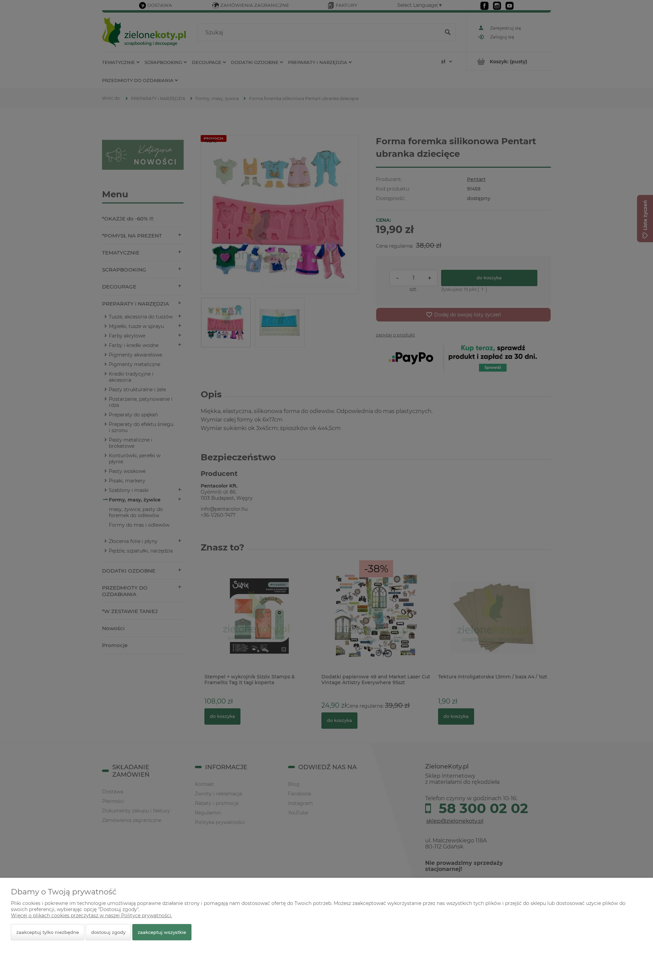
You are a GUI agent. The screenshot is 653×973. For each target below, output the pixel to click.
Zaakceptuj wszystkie (162, 932)
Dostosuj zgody (108, 932)
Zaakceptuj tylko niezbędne (47, 932)
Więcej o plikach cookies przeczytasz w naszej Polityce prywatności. (91, 915)
